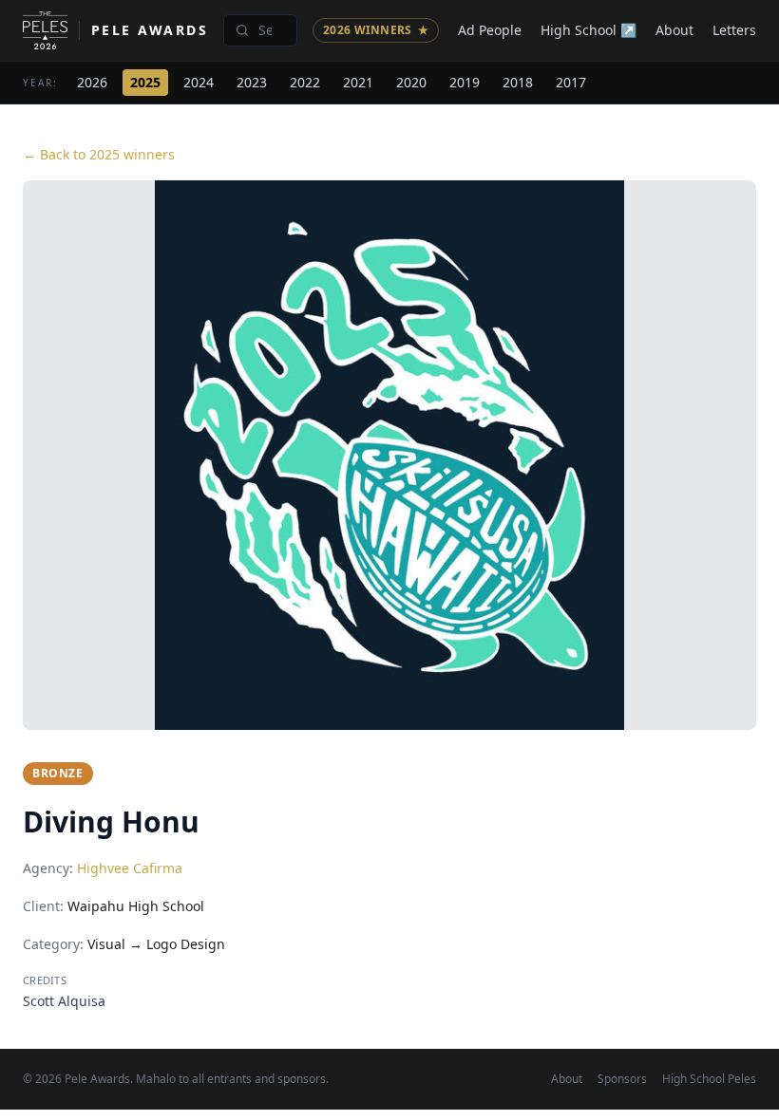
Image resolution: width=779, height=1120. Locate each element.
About (675, 30)
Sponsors (622, 1079)
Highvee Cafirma (129, 868)
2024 (198, 82)
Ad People (490, 30)
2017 (571, 82)
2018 (518, 82)
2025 (145, 82)
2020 (411, 82)
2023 (252, 82)
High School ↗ (588, 30)
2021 (358, 82)
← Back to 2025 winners (99, 154)
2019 (464, 82)
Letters (734, 30)
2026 (92, 82)
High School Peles (709, 1079)
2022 (305, 82)
